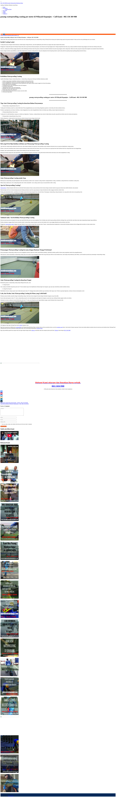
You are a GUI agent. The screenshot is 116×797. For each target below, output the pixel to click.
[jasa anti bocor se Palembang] (9, 772)
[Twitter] (58, 395)
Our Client (5, 10)
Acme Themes (10, 795)
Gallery (4, 12)
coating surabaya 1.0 (15, 35)
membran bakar (39, 328)
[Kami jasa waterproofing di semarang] (9, 656)
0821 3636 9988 (67, 330)
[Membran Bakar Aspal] (9, 481)
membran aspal (60, 327)
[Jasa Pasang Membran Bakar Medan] (9, 520)
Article (4, 11)
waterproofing (18, 327)
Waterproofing (3, 187)
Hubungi (56, 330)
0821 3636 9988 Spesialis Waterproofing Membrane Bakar (11, 3)
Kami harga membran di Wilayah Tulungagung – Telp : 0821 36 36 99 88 (14, 403)
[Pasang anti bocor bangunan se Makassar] (9, 675)
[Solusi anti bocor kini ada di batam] (9, 695)
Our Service (5, 8)
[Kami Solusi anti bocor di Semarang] (9, 714)
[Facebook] (58, 392)
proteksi (20, 325)
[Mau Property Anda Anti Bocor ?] (9, 716)
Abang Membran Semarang (5, 35)
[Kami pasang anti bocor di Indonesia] (9, 753)
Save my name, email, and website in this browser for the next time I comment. (17, 424)
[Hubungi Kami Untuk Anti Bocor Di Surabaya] (9, 540)
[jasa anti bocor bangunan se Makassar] (9, 791)
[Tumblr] (58, 401)
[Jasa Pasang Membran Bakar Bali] (9, 501)
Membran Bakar (8, 9)
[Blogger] (58, 397)
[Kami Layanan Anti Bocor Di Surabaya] (9, 617)
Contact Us (5, 13)
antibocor (33, 330)
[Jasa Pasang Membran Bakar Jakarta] (9, 559)
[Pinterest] (58, 393)
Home (4, 7)
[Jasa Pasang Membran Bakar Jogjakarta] (9, 637)
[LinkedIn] (58, 399)
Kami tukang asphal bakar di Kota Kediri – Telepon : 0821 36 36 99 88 (14, 402)
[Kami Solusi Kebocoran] (9, 578)
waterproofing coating (9, 224)
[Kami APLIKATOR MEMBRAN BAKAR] (9, 598)
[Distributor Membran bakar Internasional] (9, 462)
